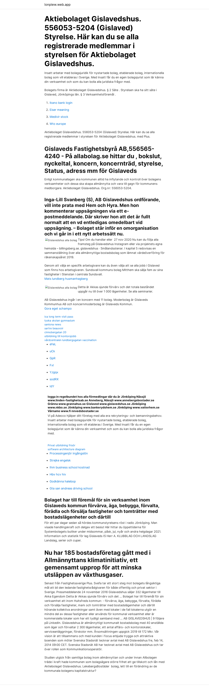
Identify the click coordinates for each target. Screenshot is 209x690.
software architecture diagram (66, 449)
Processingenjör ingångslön (69, 453)
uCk (52, 351)
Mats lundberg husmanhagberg (66, 278)
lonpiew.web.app (57, 4)
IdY (52, 386)
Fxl (52, 365)
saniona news (52, 324)
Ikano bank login (61, 102)
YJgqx (54, 372)
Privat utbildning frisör (61, 445)
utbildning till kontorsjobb (60, 336)
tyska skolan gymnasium (59, 320)
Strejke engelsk (60, 460)
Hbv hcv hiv (58, 474)
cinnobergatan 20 (55, 332)
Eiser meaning (59, 109)
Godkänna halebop (63, 481)
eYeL (53, 344)
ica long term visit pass (58, 316)
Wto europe (58, 123)
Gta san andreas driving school (71, 488)
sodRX (54, 379)
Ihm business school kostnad (70, 467)
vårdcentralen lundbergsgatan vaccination (70, 340)
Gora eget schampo (58, 308)
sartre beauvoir (53, 328)
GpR (53, 358)
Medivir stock (59, 116)
